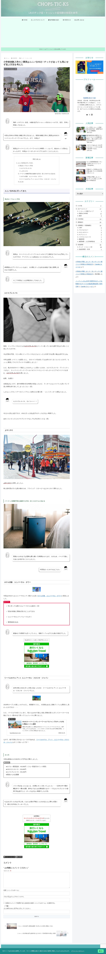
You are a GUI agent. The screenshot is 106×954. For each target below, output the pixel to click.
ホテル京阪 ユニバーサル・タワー (31, 176)
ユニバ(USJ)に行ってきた (25, 163)
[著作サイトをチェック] (87, 115)
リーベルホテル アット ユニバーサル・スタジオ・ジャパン (38, 179)
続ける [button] (101, 951)
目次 (34, 159)
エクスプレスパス (26, 168)
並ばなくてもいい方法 (26, 165)
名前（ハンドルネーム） (11, 890)
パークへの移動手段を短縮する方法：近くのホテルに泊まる (37, 173)
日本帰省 (20, 856)
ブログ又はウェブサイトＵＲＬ (13, 897)
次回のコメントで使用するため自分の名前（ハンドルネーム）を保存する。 (30, 903)
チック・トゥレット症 (10, 856)
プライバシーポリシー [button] (77, 951)
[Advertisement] (53, 35)
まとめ (21, 181)
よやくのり (24, 171)
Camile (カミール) (89, 98)
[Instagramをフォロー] (92, 115)
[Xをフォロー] (89, 115)
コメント (7, 871)
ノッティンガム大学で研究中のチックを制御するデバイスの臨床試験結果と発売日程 (89, 283)
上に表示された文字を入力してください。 (17, 908)
